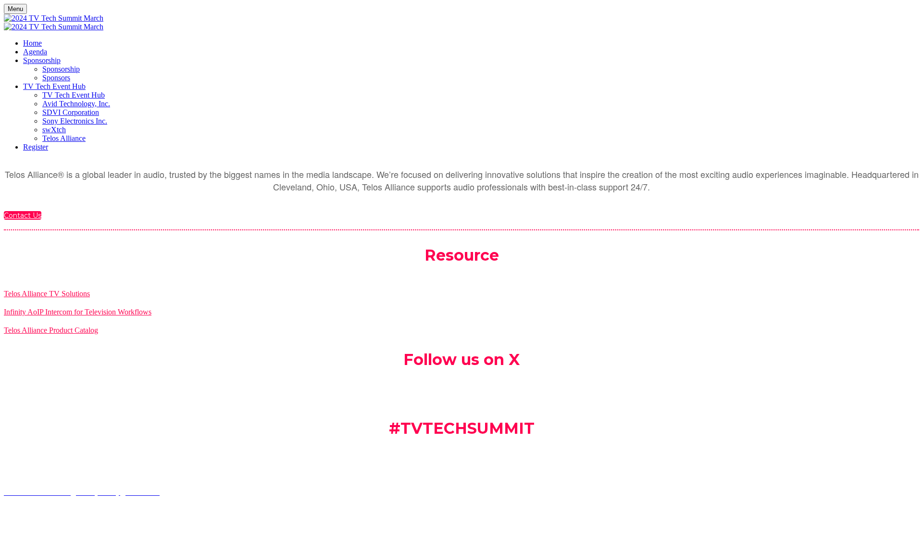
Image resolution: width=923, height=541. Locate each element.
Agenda (35, 52)
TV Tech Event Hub (54, 86)
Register (35, 147)
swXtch (54, 130)
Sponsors (56, 78)
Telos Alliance (64, 138)
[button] (22, 215)
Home (32, 43)
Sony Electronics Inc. (74, 121)
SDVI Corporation (70, 112)
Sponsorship (42, 60)
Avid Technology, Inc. (76, 104)
